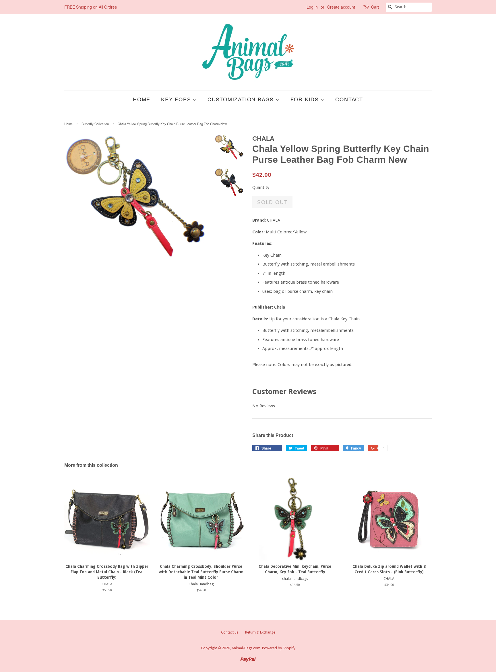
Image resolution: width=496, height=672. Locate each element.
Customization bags (242, 99)
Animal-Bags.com (246, 648)
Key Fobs (177, 99)
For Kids (305, 99)
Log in (312, 7)
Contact (349, 99)
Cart (375, 7)
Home (141, 99)
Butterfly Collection (95, 123)
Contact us (229, 632)
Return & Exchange (260, 632)
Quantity (260, 187)
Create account (341, 7)
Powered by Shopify (278, 648)
